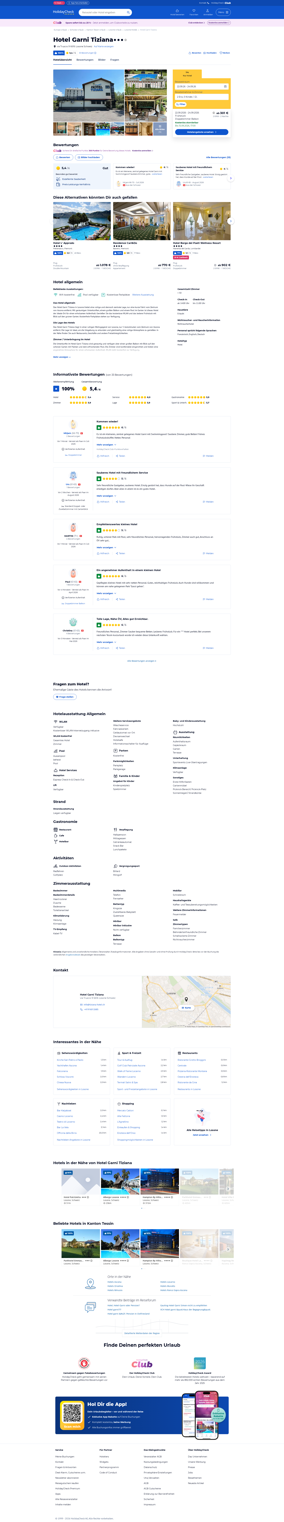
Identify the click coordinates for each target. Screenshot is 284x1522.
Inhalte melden (63, 1504)
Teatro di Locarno (66, 1121)
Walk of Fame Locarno (129, 1071)
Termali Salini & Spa (127, 1082)
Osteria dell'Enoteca (188, 1077)
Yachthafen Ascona (67, 1065)
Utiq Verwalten (151, 1478)
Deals (57, 3)
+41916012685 (91, 1009)
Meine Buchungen (64, 1456)
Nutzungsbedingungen (156, 1462)
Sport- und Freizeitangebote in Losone (137, 1089)
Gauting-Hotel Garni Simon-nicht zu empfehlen (183, 1305)
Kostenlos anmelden (218, 23)
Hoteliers (104, 1456)
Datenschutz (150, 1467)
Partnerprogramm (109, 1467)
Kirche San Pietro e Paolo (70, 1060)
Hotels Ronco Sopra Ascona (173, 1290)
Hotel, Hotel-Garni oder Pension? (124, 1305)
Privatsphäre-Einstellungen (158, 1472)
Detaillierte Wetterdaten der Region (142, 1333)
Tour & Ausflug (124, 1060)
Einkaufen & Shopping (128, 1127)
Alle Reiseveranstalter (66, 1499)
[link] (177, 12)
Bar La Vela (62, 1127)
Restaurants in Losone (189, 1089)
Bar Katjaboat (64, 1110)
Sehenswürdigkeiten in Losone (73, 1089)
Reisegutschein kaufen (67, 1483)
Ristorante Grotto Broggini (192, 1060)
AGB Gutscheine (152, 1488)
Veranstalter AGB (153, 1456)
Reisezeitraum (182, 81)
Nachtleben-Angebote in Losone (73, 1140)
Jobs (190, 1472)
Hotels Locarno (167, 1281)
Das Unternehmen (197, 1456)
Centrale (182, 1065)
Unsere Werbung (197, 1462)
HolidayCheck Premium (67, 1488)
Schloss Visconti (65, 1077)
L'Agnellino (123, 1121)
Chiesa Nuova (64, 1082)
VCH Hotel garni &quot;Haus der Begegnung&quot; (185, 1309)
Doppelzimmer (75, 455)
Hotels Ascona (114, 1281)
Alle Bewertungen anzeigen (141, 660)
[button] (88, 96)
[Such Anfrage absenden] (128, 12)
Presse (191, 1467)
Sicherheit (149, 1499)
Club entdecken (195, 23)
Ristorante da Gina (187, 1082)
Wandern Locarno (126, 1077)
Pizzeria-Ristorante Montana (192, 1071)
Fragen (114, 59)
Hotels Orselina (115, 1286)
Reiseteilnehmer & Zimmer (189, 92)
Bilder (102, 59)
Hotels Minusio (115, 1290)
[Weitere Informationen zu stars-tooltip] (125, 40)
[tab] (187, 74)
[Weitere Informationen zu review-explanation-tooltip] (95, 53)
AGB (146, 1483)
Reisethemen (195, 1478)
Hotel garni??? (114, 1309)
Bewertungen (84, 59)
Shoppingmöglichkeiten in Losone (135, 1140)
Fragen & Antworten (65, 1467)
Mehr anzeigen (60, 357)
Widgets (104, 1462)
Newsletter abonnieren (67, 1478)
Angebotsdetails (73, 955)
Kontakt (202, 3)
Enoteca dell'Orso (126, 1133)
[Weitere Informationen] (214, 113)
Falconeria (62, 1071)
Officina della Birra (66, 1133)
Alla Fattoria (123, 1116)
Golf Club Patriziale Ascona (131, 1065)
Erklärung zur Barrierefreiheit (159, 1494)
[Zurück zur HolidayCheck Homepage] (63, 12)
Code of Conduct (108, 1472)
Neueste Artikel (196, 1483)
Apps (57, 1494)
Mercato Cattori (125, 1110)
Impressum (150, 1504)
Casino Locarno (65, 1116)
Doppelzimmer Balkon (75, 603)
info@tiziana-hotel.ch (94, 1004)
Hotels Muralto (167, 1286)
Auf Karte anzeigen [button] (104, 46)
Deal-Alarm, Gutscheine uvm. (70, 1472)
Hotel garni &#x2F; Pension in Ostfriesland (129, 1313)
